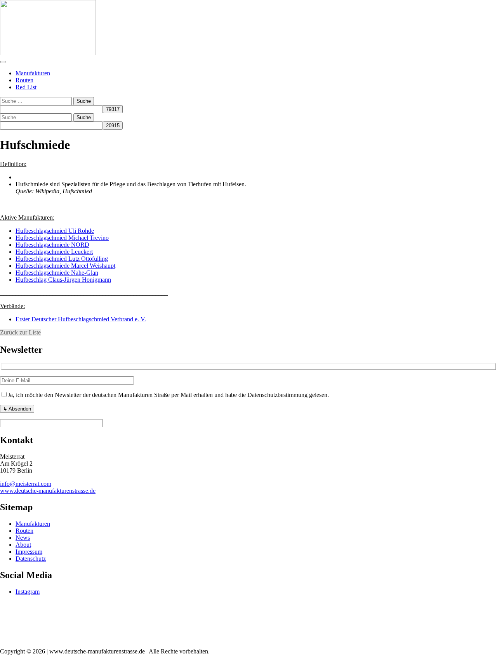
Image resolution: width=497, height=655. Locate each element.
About (23, 544)
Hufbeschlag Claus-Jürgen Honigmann (63, 279)
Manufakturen (33, 73)
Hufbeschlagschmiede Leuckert (54, 251)
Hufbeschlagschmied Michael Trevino (62, 237)
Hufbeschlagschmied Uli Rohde (55, 230)
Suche (83, 101)
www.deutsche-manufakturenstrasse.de (48, 490)
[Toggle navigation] (3, 62)
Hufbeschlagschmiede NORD (52, 244)
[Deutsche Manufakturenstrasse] (48, 53)
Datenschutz (31, 558)
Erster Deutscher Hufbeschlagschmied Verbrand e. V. (81, 319)
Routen (24, 80)
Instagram (28, 591)
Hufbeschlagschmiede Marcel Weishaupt (65, 265)
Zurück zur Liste (20, 332)
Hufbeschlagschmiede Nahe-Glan (57, 272)
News (23, 537)
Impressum (29, 551)
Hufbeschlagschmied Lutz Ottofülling (62, 258)
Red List (26, 87)
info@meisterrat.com (25, 483)
